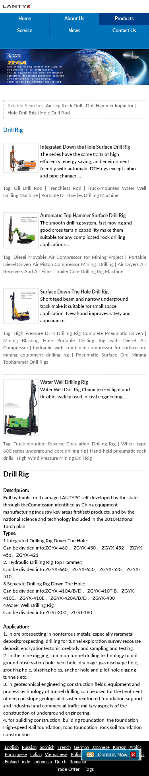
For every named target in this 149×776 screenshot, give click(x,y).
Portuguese (16, 754)
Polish (77, 754)
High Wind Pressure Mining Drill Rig (54, 458)
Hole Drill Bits (22, 112)
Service (24, 30)
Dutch (60, 762)
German (81, 747)
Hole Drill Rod (55, 112)
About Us (74, 18)
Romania (78, 762)
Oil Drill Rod (28, 188)
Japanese (101, 747)
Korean (119, 747)
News (74, 30)
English (12, 747)
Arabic (135, 747)
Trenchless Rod (64, 188)
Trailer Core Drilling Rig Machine (89, 271)
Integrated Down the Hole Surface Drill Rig (85, 147)
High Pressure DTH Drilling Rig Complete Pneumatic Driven (78, 333)
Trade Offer (67, 769)
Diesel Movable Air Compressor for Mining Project (68, 257)
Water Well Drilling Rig (64, 382)
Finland (12, 762)
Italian (36, 754)
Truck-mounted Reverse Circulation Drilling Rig (65, 443)
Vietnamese (56, 754)
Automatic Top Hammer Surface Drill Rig (83, 215)
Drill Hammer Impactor (110, 105)
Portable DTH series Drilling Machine (79, 195)
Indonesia (42, 762)
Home (24, 18)
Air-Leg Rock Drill (64, 105)
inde (26, 762)
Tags (89, 769)
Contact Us (124, 30)
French (64, 747)
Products (124, 18)
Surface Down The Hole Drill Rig (74, 292)
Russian (29, 747)
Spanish (47, 747)
